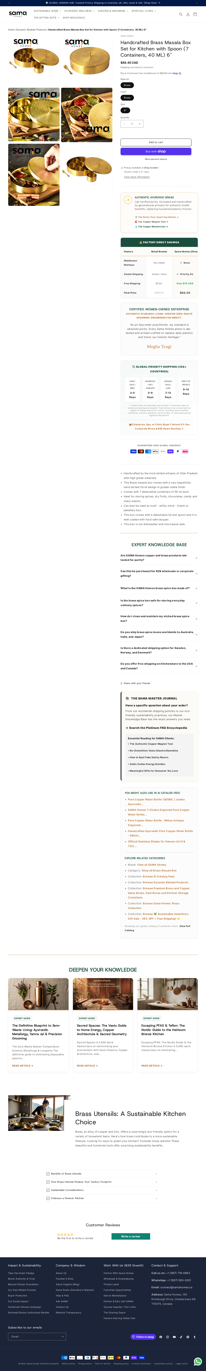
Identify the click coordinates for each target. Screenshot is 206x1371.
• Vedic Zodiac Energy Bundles (146, 764)
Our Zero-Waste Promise (22, 1290)
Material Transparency (69, 1312)
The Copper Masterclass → (151, 226)
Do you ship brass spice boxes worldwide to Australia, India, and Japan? (159, 634)
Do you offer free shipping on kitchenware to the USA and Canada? (159, 666)
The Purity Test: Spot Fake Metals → (157, 217)
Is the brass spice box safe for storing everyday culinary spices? (159, 603)
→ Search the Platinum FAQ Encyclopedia (156, 727)
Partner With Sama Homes (119, 1273)
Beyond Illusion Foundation (23, 1284)
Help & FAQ (62, 1295)
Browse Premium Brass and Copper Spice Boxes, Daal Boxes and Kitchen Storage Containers (159, 893)
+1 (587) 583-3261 (179, 1280)
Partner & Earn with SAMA (118, 1301)
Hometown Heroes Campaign (24, 1307)
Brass (127, 85)
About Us (61, 1273)
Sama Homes (33, 1363)
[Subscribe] (62, 1336)
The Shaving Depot (115, 1312)
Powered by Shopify (49, 1363)
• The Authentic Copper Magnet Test (150, 743)
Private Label (111, 1284)
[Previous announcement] (9, 3)
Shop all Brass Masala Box (159, 870)
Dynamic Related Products (31, 29)
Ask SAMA (62, 1301)
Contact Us (62, 1307)
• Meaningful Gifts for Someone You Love (153, 770)
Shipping (125, 67)
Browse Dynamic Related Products (165, 882)
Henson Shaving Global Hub (119, 1318)
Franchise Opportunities (117, 1290)
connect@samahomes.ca (176, 1287)
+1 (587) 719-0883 (178, 1273)
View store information (137, 177)
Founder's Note (64, 1278)
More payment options (156, 159)
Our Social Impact (18, 1301)
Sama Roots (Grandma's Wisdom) (75, 1290)
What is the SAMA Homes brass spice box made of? (159, 588)
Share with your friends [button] (137, 683)
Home (11, 29)
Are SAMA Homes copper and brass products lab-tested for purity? (159, 558)
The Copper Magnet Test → (151, 221)
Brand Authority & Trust (21, 1278)
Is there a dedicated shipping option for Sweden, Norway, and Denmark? (159, 650)
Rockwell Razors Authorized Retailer (28, 1312)
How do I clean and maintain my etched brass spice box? (159, 618)
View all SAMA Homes (151, 864)
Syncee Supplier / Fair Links (120, 1307)
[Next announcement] (196, 3)
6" (125, 110)
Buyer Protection (17, 1295)
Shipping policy (121, 1363)
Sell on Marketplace (115, 1295)
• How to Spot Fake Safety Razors (148, 757)
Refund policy (68, 1363)
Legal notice (181, 1363)
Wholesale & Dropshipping (119, 1278)
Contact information (141, 1363)
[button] (47, 11)
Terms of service (102, 1363)
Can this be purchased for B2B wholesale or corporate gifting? (159, 573)
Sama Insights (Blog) (68, 1284)
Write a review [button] (130, 1236)
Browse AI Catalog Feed (158, 876)
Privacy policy (85, 1363)
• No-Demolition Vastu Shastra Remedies (153, 750)
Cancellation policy (163, 1363)
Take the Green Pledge (21, 1273)
